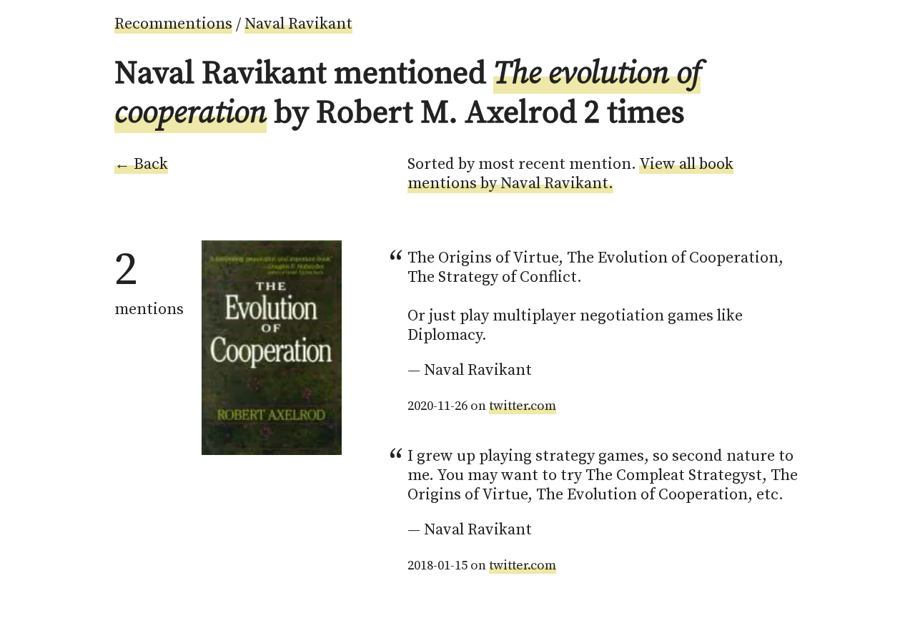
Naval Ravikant (298, 24)
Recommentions (173, 24)
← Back (141, 164)
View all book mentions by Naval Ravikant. (570, 174)
